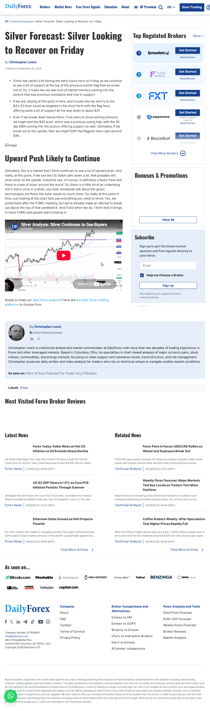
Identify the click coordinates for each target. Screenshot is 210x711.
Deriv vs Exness (123, 642)
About (125, 6)
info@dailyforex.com (16, 636)
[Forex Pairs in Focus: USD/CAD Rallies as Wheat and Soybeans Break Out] (127, 444)
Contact (65, 625)
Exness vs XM (122, 617)
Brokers (45, 6)
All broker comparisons (128, 648)
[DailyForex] (27, 609)
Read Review (187, 57)
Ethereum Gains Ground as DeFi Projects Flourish (63, 521)
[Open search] (160, 7)
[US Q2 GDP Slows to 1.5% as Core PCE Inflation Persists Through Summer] (17, 480)
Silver (24, 388)
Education (110, 6)
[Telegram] (25, 622)
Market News (63, 6)
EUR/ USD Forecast (177, 619)
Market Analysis (174, 638)
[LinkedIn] (32, 338)
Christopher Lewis (47, 327)
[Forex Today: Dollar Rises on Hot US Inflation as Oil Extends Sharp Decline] (17, 444)
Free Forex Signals (88, 6)
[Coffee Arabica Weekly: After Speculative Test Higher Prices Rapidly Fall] (127, 517)
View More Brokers (164, 153)
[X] (11, 622)
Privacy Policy (70, 638)
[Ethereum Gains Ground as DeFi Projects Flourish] (17, 517)
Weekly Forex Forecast (179, 625)
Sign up (168, 285)
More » (198, 36)
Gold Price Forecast (177, 613)
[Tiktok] (32, 621)
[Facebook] (6, 622)
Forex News (13, 469)
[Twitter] (38, 338)
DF (6, 21)
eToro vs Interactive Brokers (132, 636)
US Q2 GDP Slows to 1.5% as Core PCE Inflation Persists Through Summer (61, 485)
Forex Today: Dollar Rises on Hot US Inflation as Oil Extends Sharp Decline (60, 448)
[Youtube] (40, 622)
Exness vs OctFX (124, 623)
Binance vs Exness (125, 630)
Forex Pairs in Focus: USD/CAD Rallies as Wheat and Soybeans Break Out (172, 448)
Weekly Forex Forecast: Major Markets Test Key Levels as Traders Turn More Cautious (171, 485)
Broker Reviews (174, 631)
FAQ (63, 619)
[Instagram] (48, 622)
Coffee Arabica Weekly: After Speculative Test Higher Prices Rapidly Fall (174, 521)
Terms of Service (72, 631)
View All (168, 220)
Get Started (187, 50)
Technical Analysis (22, 21)
